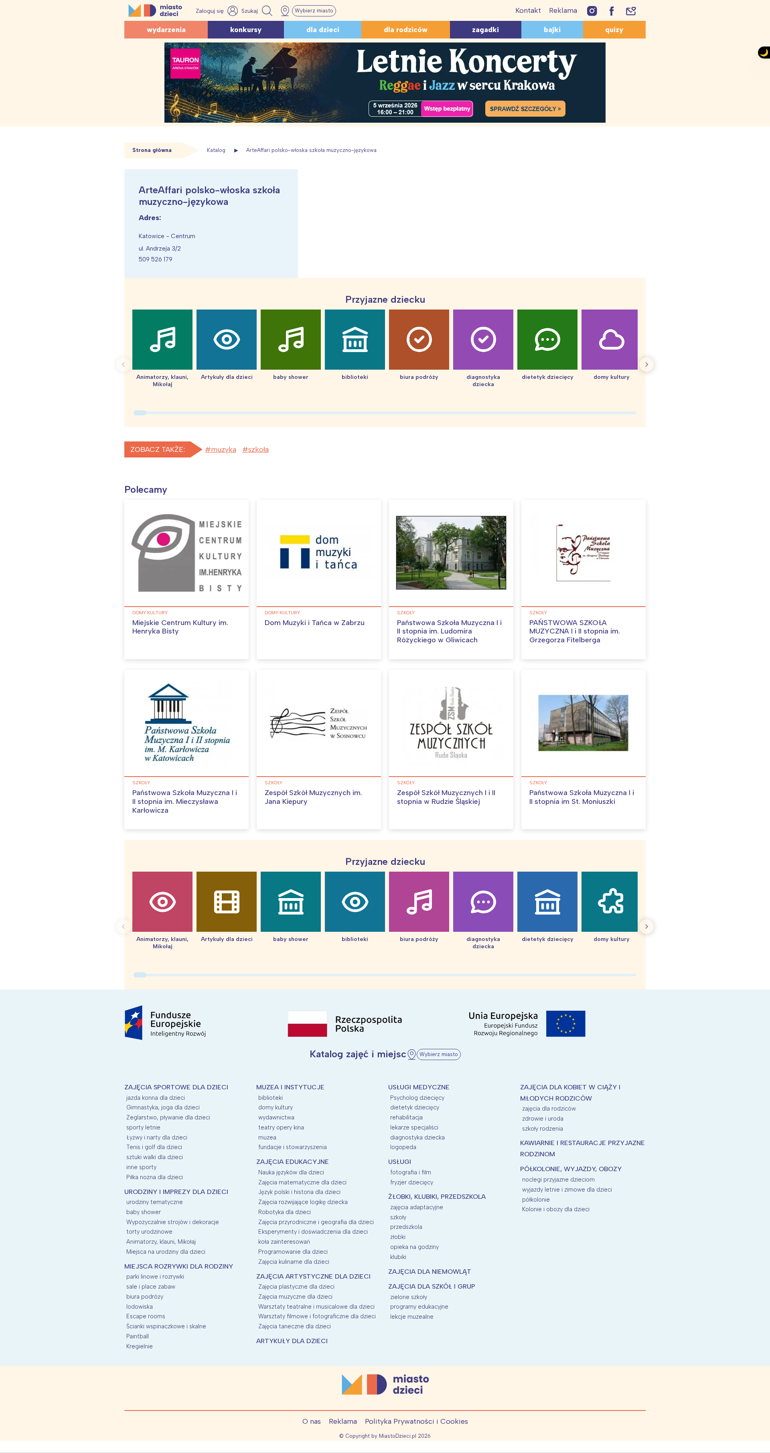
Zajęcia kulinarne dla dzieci (293, 1261)
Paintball (137, 1336)
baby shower (143, 1212)
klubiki (398, 1257)
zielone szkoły (408, 1297)
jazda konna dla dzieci (155, 1097)
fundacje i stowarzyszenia (292, 1147)
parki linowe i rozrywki (155, 1276)
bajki (552, 29)
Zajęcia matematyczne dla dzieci (302, 1182)
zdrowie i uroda (542, 1118)
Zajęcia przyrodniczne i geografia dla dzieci (316, 1222)
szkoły (406, 612)
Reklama (563, 10)
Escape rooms (145, 1316)
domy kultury (150, 612)
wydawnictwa (276, 1117)
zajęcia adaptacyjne (416, 1207)
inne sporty (141, 1167)
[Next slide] (646, 364)
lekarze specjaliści (414, 1127)
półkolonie (536, 1199)
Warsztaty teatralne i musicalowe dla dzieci (316, 1306)
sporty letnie (143, 1127)
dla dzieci (322, 29)
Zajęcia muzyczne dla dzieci (295, 1296)
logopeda (403, 1147)
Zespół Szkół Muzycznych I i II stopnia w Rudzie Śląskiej (446, 797)
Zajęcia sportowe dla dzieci (176, 1087)
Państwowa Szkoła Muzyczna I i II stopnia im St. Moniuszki (581, 797)
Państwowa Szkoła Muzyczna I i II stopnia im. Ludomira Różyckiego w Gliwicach (449, 631)
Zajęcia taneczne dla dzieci (294, 1326)
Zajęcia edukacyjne (292, 1162)
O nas (311, 1421)
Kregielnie (139, 1346)
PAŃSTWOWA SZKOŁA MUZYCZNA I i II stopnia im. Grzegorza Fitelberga (574, 631)
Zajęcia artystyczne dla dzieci (313, 1276)
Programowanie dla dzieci (293, 1251)
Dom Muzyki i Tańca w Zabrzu (315, 622)
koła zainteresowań (284, 1241)
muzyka (223, 449)
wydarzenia (166, 29)
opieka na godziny (414, 1247)
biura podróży (144, 1296)
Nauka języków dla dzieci (291, 1172)
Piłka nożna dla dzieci (154, 1177)
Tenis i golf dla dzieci (154, 1147)
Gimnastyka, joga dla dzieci (163, 1107)
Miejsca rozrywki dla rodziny (178, 1266)
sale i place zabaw (150, 1286)
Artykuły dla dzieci (292, 1341)
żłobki (397, 1237)
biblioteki (270, 1097)
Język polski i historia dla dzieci (299, 1192)
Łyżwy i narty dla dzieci (156, 1137)
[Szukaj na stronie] (257, 11)
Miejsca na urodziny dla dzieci (165, 1251)
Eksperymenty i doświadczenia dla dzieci (313, 1231)
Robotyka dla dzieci (284, 1212)
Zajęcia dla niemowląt (429, 1271)
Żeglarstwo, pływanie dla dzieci (168, 1117)
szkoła (258, 449)
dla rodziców (406, 29)
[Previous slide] (123, 364)
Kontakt (528, 10)
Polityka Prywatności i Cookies (416, 1421)
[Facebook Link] (611, 10)
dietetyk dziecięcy (414, 1107)
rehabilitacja (406, 1117)
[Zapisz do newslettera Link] (631, 10)
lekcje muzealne (412, 1316)
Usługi (399, 1162)
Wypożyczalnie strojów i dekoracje (172, 1222)
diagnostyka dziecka (417, 1137)
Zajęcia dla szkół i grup (431, 1286)
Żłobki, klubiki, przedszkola (437, 1196)
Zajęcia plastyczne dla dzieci (296, 1286)
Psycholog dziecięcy (417, 1097)
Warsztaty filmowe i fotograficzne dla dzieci (317, 1316)
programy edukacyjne (419, 1306)
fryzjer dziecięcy (411, 1182)
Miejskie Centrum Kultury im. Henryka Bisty (180, 627)
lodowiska (139, 1306)
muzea (267, 1137)
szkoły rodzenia (542, 1128)
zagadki (485, 29)
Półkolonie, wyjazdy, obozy (571, 1169)
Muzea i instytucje (290, 1087)
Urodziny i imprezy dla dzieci (176, 1192)
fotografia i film (410, 1172)
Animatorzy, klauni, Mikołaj (161, 1241)
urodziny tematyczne (154, 1202)
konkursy (245, 29)
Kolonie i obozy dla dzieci (556, 1209)
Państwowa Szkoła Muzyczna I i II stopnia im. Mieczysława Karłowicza (184, 801)
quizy (614, 29)
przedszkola (406, 1226)
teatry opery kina (281, 1127)
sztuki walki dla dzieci (154, 1157)
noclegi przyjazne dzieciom (558, 1179)
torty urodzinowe (149, 1231)
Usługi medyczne (419, 1087)
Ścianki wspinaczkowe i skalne (166, 1326)
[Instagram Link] (592, 10)
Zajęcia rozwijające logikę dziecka (303, 1202)
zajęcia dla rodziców (549, 1108)
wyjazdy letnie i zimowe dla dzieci (567, 1189)
